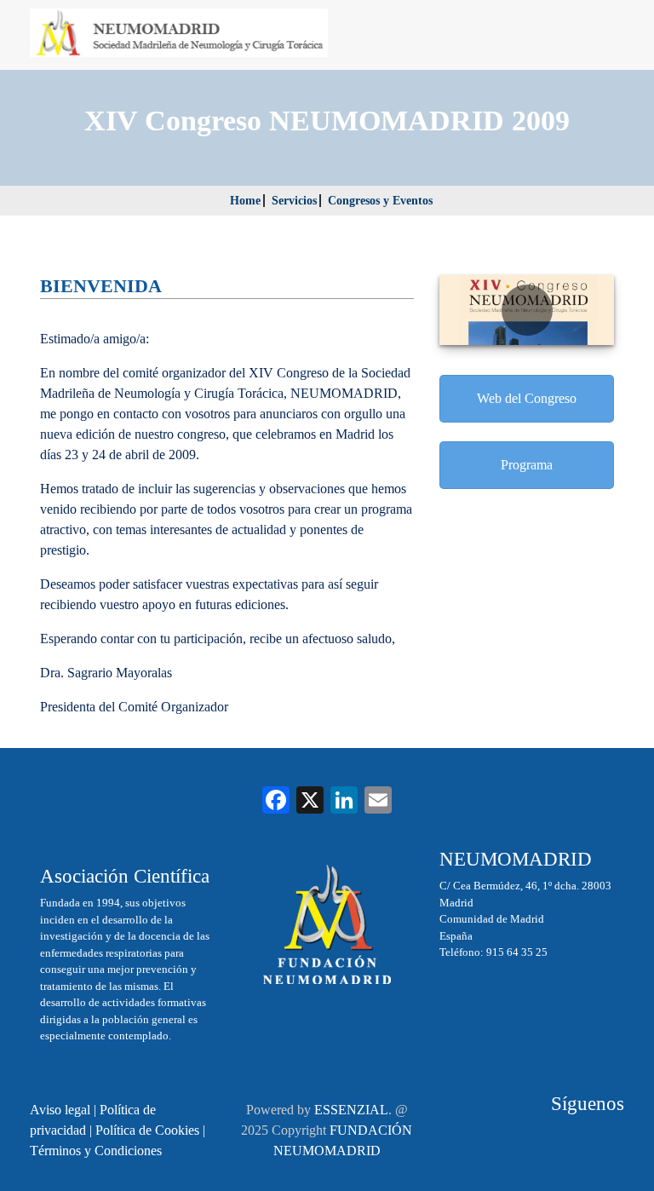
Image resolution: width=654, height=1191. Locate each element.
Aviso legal (60, 1109)
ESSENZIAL (351, 1109)
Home (245, 200)
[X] (310, 802)
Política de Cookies (147, 1130)
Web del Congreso (527, 398)
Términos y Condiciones (96, 1150)
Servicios (294, 200)
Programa (527, 464)
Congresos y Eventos (380, 200)
